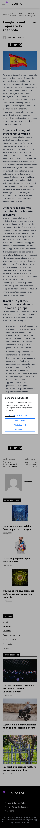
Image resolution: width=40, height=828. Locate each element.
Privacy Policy (22, 415)
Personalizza (20, 421)
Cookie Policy (10, 415)
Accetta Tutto (20, 429)
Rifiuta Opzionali (20, 425)
